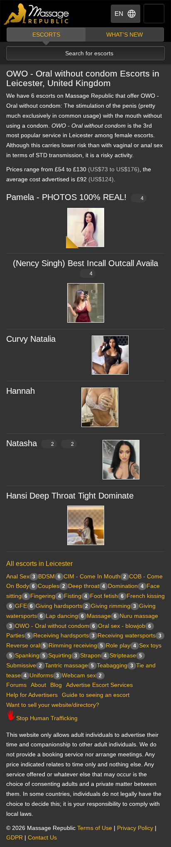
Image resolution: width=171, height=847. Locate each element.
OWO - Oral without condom (55, 625)
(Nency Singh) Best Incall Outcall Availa (85, 267)
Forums (16, 685)
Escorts (46, 34)
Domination (126, 586)
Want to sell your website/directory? (52, 704)
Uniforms (44, 675)
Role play (121, 645)
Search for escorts (89, 53)
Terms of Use (94, 828)
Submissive (24, 665)
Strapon (93, 655)
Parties (18, 635)
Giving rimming (113, 606)
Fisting (75, 596)
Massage (102, 615)
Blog (56, 685)
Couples (51, 586)
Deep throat (86, 586)
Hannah (20, 390)
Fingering (45, 596)
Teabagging (115, 665)
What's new (124, 34)
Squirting (62, 655)
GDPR (14, 837)
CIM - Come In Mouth (95, 576)
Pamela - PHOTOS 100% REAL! (75, 197)
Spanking (30, 655)
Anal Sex (20, 576)
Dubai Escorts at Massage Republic (36, 13)
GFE (24, 606)
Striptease (126, 655)
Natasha (40, 443)
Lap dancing (65, 615)
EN (119, 13)
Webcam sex (82, 675)
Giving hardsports (62, 606)
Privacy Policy (135, 828)
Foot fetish (107, 596)
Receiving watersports (129, 635)
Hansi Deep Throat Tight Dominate (70, 495)
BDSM (49, 576)
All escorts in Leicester (39, 563)
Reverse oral (26, 645)
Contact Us (42, 837)
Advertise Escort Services (99, 685)
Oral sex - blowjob (124, 625)
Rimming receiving (76, 645)
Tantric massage (69, 665)
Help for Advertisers (32, 694)
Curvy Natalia (31, 338)
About (38, 685)
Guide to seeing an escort (95, 694)
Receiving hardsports (64, 635)
